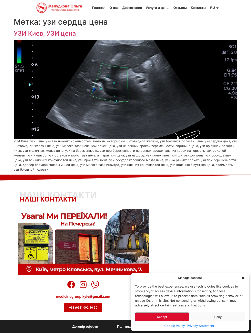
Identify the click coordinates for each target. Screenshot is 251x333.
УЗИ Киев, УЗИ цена (45, 33)
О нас (113, 8)
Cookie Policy (174, 326)
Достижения (132, 8)
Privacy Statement (200, 326)
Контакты (198, 8)
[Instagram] (83, 284)
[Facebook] (71, 284)
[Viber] (95, 284)
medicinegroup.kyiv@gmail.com (83, 297)
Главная (98, 8)
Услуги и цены (157, 8)
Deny (218, 317)
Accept (162, 317)
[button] (243, 278)
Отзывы (180, 8)
